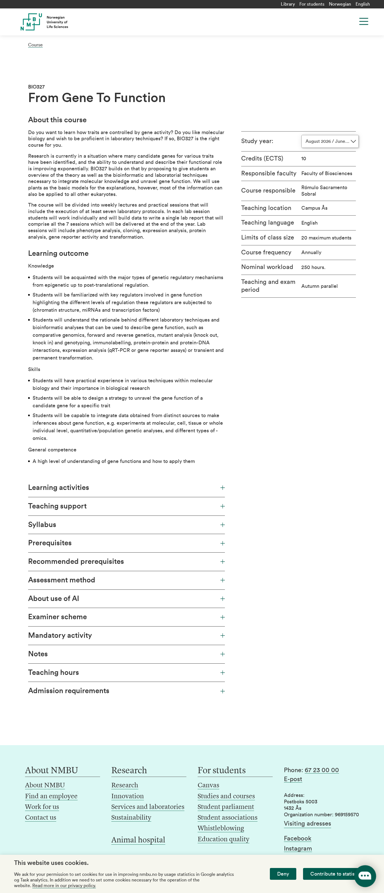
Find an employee (51, 796)
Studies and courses (226, 796)
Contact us (40, 818)
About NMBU (45, 785)
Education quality (223, 839)
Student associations (227, 818)
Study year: (257, 141)
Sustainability (131, 818)
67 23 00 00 (322, 770)
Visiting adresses (307, 823)
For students (311, 4)
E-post (293, 779)
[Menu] (364, 21)
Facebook (297, 838)
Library (288, 4)
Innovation (127, 796)
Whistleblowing (221, 828)
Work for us (42, 807)
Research (124, 785)
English (363, 4)
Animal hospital (138, 840)
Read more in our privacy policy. (64, 885)
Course (35, 45)
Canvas (208, 785)
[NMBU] (54, 22)
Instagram (298, 848)
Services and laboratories (147, 807)
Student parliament (226, 807)
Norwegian (340, 4)
